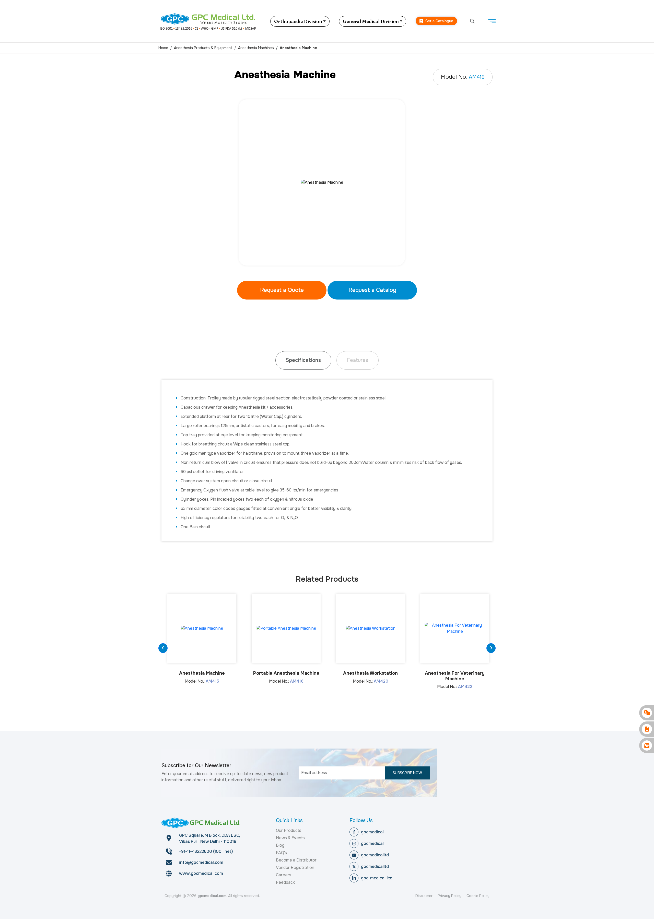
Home (163, 47)
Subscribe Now (407, 773)
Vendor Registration (295, 867)
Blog (280, 845)
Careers (283, 875)
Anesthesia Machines (256, 47)
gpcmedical (372, 832)
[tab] (303, 360)
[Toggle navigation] (492, 21)
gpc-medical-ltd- (377, 878)
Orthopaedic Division (298, 21)
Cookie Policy (477, 895)
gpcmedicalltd (375, 855)
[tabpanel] (327, 182)
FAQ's (281, 852)
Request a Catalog (372, 290)
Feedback (285, 882)
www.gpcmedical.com (201, 873)
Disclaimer (424, 895)
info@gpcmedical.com (201, 862)
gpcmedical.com (211, 895)
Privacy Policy (449, 895)
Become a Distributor (296, 860)
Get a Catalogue (438, 21)
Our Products (288, 830)
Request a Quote (282, 290)
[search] (472, 21)
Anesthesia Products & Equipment (203, 47)
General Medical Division (371, 21)
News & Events (290, 838)
